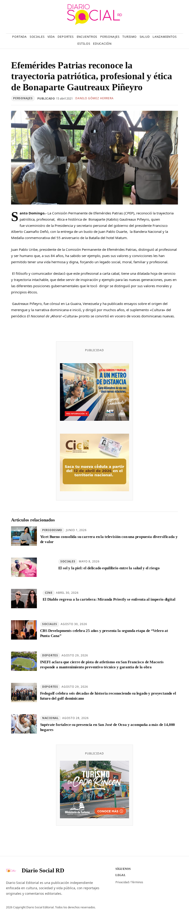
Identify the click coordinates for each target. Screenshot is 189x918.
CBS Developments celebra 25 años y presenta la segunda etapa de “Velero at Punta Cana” (104, 633)
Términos (137, 882)
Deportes (50, 655)
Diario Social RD (43, 870)
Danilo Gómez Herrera (94, 98)
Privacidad (122, 882)
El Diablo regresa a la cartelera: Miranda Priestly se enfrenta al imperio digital (109, 599)
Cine (49, 593)
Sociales (67, 561)
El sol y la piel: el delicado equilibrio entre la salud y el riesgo (109, 568)
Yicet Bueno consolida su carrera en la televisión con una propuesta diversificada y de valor (109, 539)
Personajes (22, 98)
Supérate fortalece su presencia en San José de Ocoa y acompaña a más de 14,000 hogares (107, 727)
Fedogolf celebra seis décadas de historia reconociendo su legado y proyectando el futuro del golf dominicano (108, 695)
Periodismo (52, 530)
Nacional (50, 718)
